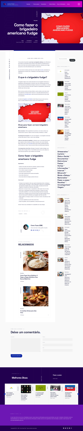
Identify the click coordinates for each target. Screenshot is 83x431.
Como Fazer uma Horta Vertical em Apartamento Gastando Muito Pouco (68, 220)
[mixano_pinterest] (69, 428)
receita (42, 69)
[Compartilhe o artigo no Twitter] (9, 65)
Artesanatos (63, 151)
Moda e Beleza (52, 4)
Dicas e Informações (61, 4)
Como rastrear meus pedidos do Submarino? (10, 394)
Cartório (61, 154)
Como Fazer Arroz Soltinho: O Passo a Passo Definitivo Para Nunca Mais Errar (29, 277)
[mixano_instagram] (71, 428)
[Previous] (4, 394)
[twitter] (33, 230)
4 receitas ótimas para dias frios (28, 312)
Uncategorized (64, 185)
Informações (64, 168)
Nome (44, 336)
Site (43, 347)
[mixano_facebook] (63, 428)
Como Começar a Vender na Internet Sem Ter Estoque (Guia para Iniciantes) (68, 264)
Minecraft (62, 173)
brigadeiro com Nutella (27, 99)
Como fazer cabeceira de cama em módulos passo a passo (68, 110)
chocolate (30, 143)
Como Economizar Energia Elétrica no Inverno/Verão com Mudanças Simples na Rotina (68, 235)
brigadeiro (20, 213)
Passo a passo (36, 4)
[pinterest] (37, 230)
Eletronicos (63, 161)
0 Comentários (28, 42)
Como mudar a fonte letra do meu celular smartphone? (68, 86)
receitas (25, 213)
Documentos (43, 4)
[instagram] (39, 230)
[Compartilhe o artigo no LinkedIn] (9, 61)
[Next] (78, 394)
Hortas (68, 4)
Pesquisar (72, 60)
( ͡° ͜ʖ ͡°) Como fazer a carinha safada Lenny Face (68, 98)
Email (44, 342)
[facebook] (31, 230)
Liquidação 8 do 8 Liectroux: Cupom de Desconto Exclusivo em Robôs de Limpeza (68, 280)
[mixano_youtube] (67, 428)
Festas (61, 163)
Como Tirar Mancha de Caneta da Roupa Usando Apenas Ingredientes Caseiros (68, 206)
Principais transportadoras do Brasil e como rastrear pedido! (68, 135)
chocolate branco (27, 94)
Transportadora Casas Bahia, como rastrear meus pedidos (68, 123)
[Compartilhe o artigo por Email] (9, 59)
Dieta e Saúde (64, 156)
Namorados (63, 178)
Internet (62, 170)
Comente (12, 336)
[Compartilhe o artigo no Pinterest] (9, 63)
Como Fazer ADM (20, 42)
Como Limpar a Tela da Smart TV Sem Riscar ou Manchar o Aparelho (68, 250)
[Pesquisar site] (79, 4)
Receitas (28, 4)
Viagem (61, 187)
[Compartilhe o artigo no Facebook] (9, 67)
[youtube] (35, 230)
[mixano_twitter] (65, 428)
